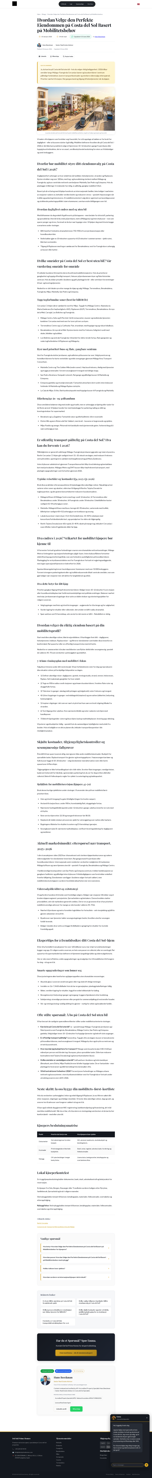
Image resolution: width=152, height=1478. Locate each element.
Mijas (57, 1454)
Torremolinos (60, 1463)
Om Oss (90, 4)
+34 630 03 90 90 (20, 1449)
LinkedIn (43, 56)
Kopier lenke (69, 56)
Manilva (58, 1465)
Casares (58, 1460)
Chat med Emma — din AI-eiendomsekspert (76, 1353)
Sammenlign (80, 4)
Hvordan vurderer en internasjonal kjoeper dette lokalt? (64, 1277)
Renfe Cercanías (42, 1223)
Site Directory (136, 1474)
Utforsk (63, 4)
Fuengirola (59, 1448)
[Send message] (146, 1465)
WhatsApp (55, 56)
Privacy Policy (110, 1474)
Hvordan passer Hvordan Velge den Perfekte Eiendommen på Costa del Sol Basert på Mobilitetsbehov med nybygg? (74, 1258)
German (109, 1443)
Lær (71, 4)
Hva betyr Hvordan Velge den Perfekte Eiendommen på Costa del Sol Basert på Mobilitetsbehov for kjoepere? (73, 1247)
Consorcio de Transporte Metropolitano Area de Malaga (55, 1227)
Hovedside (103, 1458)
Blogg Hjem (103, 1455)
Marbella (59, 1442)
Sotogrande (59, 1457)
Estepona (59, 1445)
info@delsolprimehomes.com (24, 1452)
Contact (128, 1474)
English (103, 1443)
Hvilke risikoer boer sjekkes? (54, 1268)
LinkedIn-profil (61, 1409)
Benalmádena (60, 1451)
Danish (103, 1447)
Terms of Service (119, 1474)
